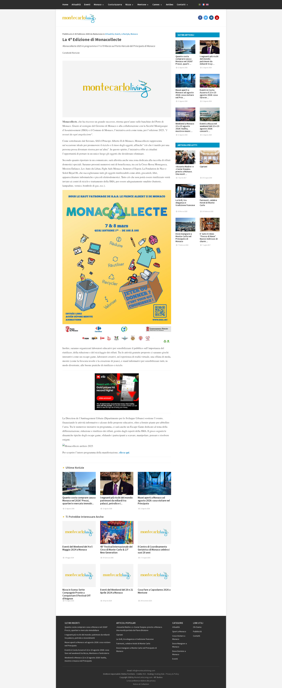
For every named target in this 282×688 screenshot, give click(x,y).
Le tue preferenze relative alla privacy (141, 680)
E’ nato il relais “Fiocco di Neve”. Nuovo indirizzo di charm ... (209, 237)
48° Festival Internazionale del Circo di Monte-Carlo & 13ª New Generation (116, 549)
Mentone (142, 4)
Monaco (98, 4)
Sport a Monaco (179, 631)
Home (65, 4)
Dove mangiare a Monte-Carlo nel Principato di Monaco (184, 237)
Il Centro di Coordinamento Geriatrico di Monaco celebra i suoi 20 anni (154, 549)
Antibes (169, 4)
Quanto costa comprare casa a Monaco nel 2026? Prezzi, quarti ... (184, 60)
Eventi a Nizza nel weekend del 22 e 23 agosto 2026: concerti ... (209, 127)
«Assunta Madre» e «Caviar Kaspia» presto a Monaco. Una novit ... (185, 170)
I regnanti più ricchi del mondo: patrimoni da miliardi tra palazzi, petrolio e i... (116, 500)
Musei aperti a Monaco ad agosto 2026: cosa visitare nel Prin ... (185, 94)
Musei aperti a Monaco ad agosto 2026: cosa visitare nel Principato (154, 500)
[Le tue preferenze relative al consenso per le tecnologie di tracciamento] (277, 683)
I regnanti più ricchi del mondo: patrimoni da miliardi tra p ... (209, 60)
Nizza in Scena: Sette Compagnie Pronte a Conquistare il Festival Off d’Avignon (76, 594)
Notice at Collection (141, 684)
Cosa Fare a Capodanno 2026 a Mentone (154, 591)
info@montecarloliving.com (143, 670)
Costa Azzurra (115, 4)
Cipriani (203, 166)
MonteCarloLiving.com (143, 677)
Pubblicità (197, 631)
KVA (144, 674)
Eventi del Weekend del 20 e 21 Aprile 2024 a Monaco (116, 591)
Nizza (128, 4)
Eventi (87, 4)
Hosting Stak (159, 674)
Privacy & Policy (172, 674)
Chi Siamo (197, 627)
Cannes (156, 4)
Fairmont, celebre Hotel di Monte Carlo (208, 203)
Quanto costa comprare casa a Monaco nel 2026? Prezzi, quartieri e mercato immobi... (78, 500)
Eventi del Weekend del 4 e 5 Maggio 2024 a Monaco (77, 548)
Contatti (181, 4)
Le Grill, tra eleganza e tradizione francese (185, 203)
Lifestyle (125, 34)
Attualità (76, 4)
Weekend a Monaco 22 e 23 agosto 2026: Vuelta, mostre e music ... (185, 127)
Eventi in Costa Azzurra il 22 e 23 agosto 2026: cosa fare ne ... (209, 94)
